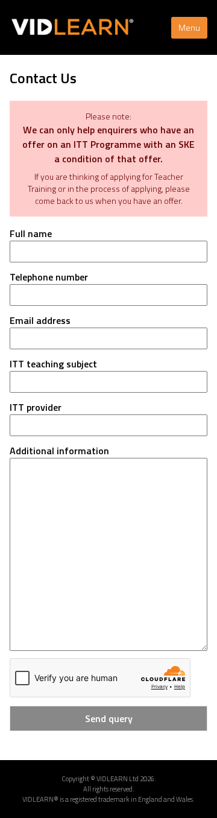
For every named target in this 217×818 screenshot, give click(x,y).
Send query (109, 718)
